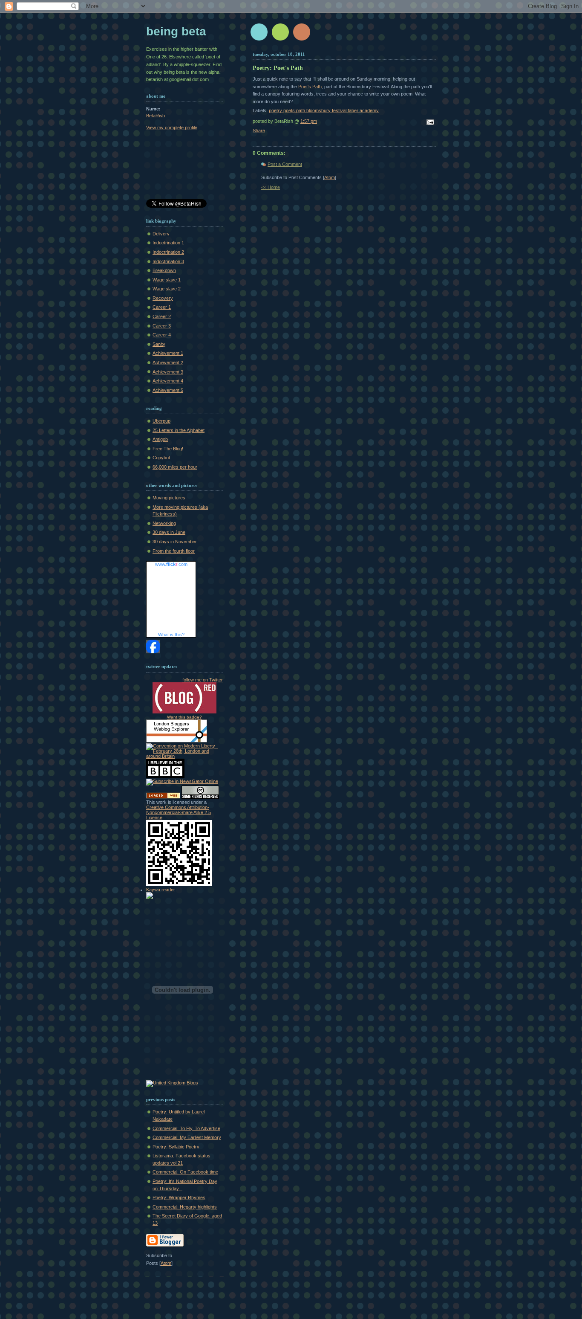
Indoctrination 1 (168, 242)
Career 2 (162, 316)
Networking (164, 523)
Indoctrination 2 (168, 252)
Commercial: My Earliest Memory (187, 1137)
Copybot (161, 457)
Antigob (160, 439)
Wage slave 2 (167, 288)
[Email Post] (429, 122)
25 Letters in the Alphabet (179, 430)
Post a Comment (285, 164)
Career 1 (162, 307)
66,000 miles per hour (175, 467)
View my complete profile (171, 127)
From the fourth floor (174, 551)
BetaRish (155, 115)
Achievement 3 (168, 371)
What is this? (171, 634)
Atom (329, 177)
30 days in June (169, 532)
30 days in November (175, 541)
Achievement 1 (168, 353)
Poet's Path (310, 86)
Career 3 (162, 325)
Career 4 (162, 334)
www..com (171, 564)
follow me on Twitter (202, 679)
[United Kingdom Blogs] (172, 1082)
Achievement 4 (168, 380)
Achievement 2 (168, 362)
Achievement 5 (168, 390)
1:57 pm (308, 121)
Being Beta (176, 31)
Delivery (161, 233)
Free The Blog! (168, 448)
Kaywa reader (160, 889)
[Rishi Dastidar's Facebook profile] (153, 651)
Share (259, 130)
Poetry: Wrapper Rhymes (179, 1197)
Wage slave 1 (167, 279)
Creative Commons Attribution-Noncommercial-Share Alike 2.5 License (178, 812)
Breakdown (164, 270)
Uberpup (161, 420)
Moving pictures (169, 497)
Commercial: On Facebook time (185, 1171)
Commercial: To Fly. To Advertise (186, 1128)
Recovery (163, 298)
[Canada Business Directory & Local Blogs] (163, 797)
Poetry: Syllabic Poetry (176, 1146)
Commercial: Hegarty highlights (185, 1206)
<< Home (270, 187)
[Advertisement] (184, 166)
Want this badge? (184, 717)
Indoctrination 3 (168, 261)
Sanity (159, 344)
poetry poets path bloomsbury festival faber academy (324, 110)
